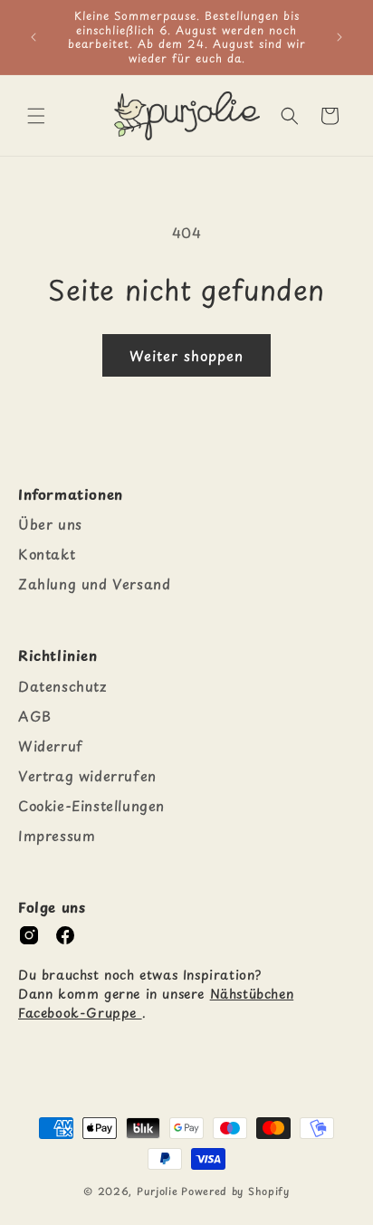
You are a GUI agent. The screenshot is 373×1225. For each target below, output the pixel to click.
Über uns (50, 523)
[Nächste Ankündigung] (339, 37)
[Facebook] (65, 935)
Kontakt (46, 553)
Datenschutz (63, 685)
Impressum (56, 835)
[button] (36, 116)
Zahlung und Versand (94, 583)
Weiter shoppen (186, 355)
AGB (35, 715)
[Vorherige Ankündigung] (33, 37)
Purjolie (157, 1191)
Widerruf (50, 745)
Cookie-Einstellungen (91, 805)
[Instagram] (29, 935)
